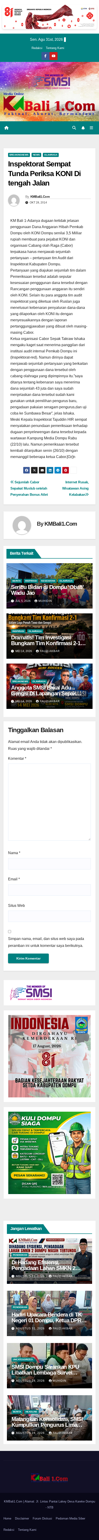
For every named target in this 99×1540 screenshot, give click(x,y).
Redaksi (37, 48)
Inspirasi (31, 581)
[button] (74, 128)
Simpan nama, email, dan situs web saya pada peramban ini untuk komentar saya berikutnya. (46, 942)
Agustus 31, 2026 (31, 1276)
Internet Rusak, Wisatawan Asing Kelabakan (75, 488)
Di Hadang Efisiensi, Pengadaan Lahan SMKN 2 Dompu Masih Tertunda (43, 1268)
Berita (16, 581)
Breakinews (20, 681)
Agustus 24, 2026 (31, 1433)
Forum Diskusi (42, 1518)
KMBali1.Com (40, 196)
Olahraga (50, 155)
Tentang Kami (55, 48)
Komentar (17, 758)
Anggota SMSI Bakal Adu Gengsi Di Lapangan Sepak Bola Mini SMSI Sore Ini (43, 693)
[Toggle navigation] (91, 128)
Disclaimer (22, 1518)
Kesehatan (48, 581)
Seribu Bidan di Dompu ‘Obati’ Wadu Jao (47, 590)
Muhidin (45, 601)
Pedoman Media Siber (70, 1518)
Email (14, 879)
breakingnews (19, 155)
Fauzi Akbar (50, 651)
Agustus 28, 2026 (31, 1380)
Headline (31, 1411)
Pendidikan (20, 1255)
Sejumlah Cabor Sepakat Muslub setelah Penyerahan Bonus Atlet (29, 488)
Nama (14, 853)
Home (7, 1518)
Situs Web (16, 906)
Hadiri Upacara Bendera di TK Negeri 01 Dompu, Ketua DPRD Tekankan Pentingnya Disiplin (48, 1320)
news (36, 155)
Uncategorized (23, 1359)
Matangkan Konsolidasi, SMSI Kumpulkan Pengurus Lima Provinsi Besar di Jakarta (47, 1425)
